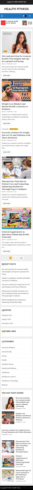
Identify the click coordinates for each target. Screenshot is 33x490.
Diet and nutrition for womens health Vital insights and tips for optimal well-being (16, 59)
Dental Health (7, 352)
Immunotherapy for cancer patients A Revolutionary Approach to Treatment (23, 474)
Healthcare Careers (9, 377)
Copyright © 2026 (6, 488)
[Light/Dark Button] (25, 16)
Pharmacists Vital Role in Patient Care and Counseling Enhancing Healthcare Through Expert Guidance (15, 185)
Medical (4, 385)
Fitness (4, 356)
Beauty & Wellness (8, 348)
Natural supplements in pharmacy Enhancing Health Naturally (15, 234)
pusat (4, 64)
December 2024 (7, 323)
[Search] (29, 16)
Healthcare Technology (10, 381)
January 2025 (6, 319)
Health (5, 51)
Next (21, 258)
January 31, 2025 (12, 191)
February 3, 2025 (12, 140)
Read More (6, 75)
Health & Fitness (14, 129)
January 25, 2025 (21, 481)
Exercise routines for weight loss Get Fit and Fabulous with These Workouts (16, 135)
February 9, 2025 (12, 64)
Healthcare (6, 176)
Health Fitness (16, 9)
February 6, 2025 (12, 111)
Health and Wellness (9, 227)
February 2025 (7, 315)
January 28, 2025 (12, 239)
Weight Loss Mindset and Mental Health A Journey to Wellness (15, 106)
